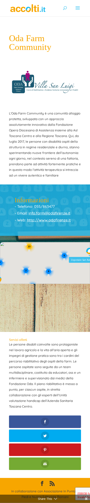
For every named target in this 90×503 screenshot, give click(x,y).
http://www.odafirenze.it (49, 220)
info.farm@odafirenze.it (49, 213)
